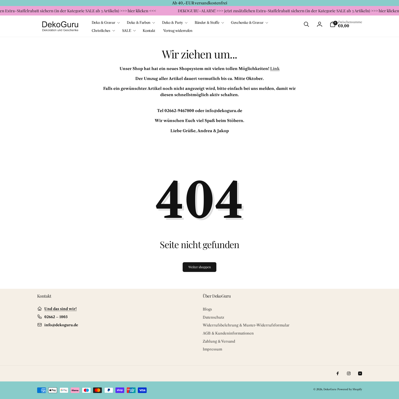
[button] (105, 22)
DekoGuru (329, 389)
